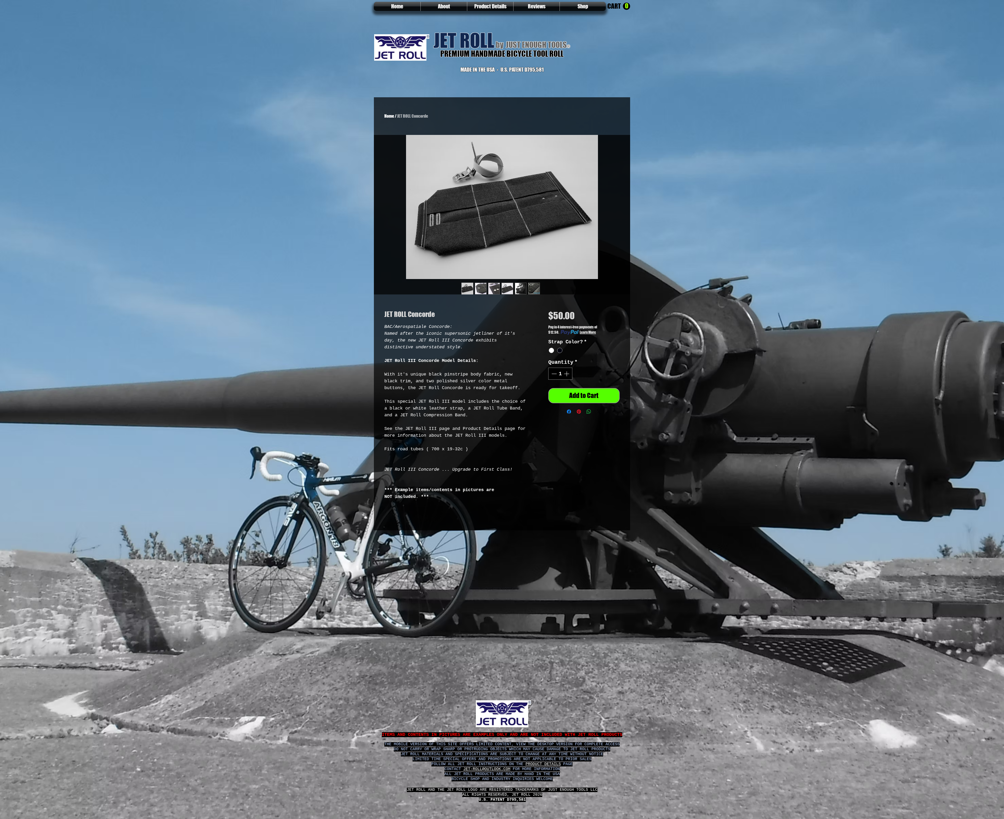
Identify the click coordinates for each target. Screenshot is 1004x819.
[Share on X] (599, 411)
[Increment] (567, 373)
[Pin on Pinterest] (579, 411)
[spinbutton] (560, 373)
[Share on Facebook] (569, 411)
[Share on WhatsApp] (589, 411)
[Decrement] (553, 373)
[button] (618, 6)
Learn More (588, 332)
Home (389, 115)
